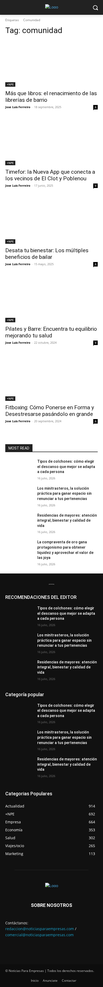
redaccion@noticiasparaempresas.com (39, 928)
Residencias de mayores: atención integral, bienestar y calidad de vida (67, 520)
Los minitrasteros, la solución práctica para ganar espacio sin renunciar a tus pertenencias (64, 493)
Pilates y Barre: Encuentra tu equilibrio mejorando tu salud (51, 332)
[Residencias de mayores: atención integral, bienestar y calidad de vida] (19, 522)
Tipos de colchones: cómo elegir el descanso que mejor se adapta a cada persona (66, 466)
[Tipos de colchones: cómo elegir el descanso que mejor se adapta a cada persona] (19, 469)
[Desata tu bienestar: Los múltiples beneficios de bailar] (51, 221)
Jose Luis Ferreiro (17, 107)
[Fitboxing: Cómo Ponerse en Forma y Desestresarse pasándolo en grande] (51, 378)
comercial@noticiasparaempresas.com (39, 934)
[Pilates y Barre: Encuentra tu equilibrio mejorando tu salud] (51, 299)
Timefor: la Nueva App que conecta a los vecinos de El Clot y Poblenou (50, 175)
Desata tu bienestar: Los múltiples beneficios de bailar (46, 253)
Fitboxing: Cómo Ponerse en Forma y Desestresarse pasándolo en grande (49, 410)
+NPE (10, 84)
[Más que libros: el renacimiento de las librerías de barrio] (51, 63)
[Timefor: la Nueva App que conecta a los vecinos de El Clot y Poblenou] (51, 142)
